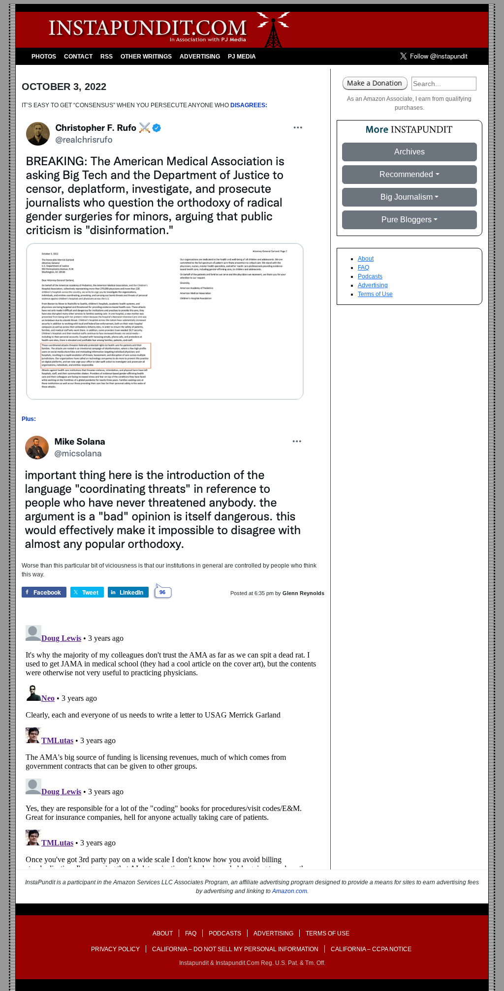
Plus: (29, 419)
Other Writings (146, 56)
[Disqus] (173, 744)
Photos (44, 56)
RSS (106, 56)
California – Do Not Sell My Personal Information (235, 949)
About (366, 258)
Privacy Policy (115, 949)
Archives (409, 152)
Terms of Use (375, 294)
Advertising (200, 56)
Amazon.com (289, 891)
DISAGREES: (248, 105)
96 (162, 592)
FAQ (363, 267)
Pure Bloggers (406, 219)
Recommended (406, 174)
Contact (78, 56)
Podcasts (370, 276)
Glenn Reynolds (303, 593)
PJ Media (242, 56)
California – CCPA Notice (371, 949)
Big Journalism (406, 197)
